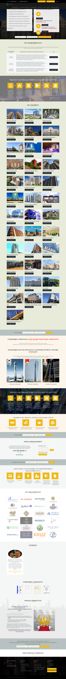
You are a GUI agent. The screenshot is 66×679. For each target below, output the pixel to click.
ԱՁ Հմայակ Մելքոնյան (55, 677)
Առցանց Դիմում (12, 122)
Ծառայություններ (15, 7)
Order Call (52, 668)
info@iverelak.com (24, 1)
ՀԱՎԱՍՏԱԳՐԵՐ (23, 669)
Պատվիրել (40, 18)
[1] (8, 1)
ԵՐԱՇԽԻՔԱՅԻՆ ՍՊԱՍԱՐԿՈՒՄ (25, 7)
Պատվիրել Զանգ (42, 1)
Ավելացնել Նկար (42, 445)
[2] (9, 1)
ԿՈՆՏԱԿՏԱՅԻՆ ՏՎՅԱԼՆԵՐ (55, 7)
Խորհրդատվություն (45, 646)
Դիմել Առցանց (54, 57)
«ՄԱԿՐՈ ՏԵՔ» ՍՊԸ (37, 664)
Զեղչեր (44, 7)
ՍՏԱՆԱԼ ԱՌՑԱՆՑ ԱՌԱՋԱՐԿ (39, 669)
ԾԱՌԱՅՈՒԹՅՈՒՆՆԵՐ (38, 665)
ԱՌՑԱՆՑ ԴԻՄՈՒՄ (51, 1)
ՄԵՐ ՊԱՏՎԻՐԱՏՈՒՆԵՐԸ (25, 665)
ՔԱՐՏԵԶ (48, 7)
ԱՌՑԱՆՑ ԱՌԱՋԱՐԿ (34, 7)
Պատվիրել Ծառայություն (18, 462)
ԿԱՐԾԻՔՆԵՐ (40, 7)
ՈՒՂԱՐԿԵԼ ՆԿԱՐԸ (43, 454)
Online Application (52, 671)
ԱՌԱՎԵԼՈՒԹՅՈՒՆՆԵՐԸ (25, 664)
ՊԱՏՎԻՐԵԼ (52, 462)
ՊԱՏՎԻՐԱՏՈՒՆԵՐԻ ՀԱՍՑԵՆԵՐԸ (26, 670)
